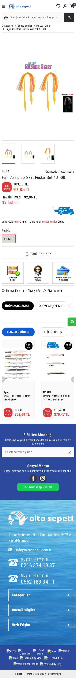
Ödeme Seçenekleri (52, 306)
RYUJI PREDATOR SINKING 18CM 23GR (18, 397)
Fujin (5, 171)
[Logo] (40, 519)
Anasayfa (9, 25)
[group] (38, 86)
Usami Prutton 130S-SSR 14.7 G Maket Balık (56, 397)
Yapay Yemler (25, 25)
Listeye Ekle (12, 290)
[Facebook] (33, 478)
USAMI (47, 392)
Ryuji (6, 392)
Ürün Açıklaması (17, 306)
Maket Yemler (43, 25)
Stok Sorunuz (41, 254)
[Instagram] (42, 478)
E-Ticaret (27, 674)
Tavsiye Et (33, 290)
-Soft (19, 674)
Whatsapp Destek (40, 487)
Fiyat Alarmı (54, 290)
